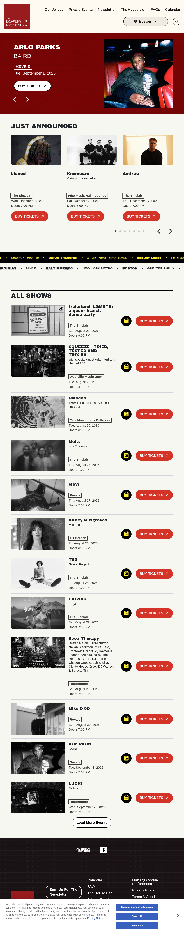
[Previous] (15, 99)
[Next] (27, 99)
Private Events (81, 9)
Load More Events (92, 822)
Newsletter (107, 9)
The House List (133, 9)
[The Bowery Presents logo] (17, 16)
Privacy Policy (143, 890)
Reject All (137, 916)
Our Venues (54, 9)
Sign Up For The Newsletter (63, 892)
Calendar (172, 9)
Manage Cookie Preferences (137, 907)
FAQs (155, 9)
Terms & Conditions (148, 897)
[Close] (178, 916)
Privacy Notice (95, 918)
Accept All (137, 925)
